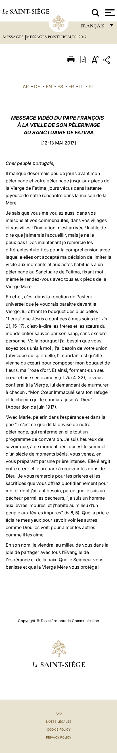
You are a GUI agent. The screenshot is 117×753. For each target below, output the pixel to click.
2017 (82, 36)
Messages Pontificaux (51, 36)
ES (60, 86)
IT (81, 86)
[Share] (107, 61)
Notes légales (58, 722)
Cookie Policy (58, 730)
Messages (13, 36)
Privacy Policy (58, 737)
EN (49, 86)
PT (91, 86)
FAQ (58, 714)
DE (37, 86)
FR (71, 86)
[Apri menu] (109, 13)
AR (26, 86)
